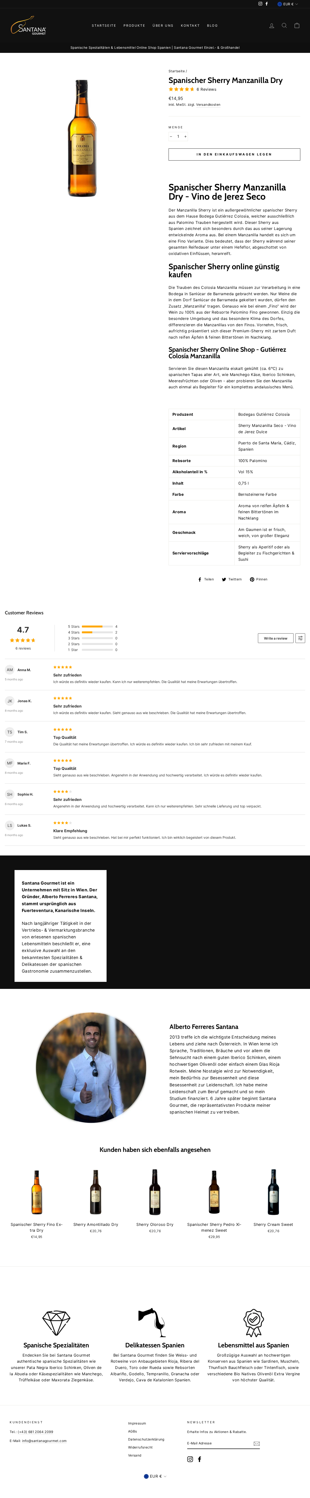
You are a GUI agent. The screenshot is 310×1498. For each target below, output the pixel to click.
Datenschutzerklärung (146, 1439)
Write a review (275, 638)
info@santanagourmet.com (44, 1441)
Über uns (163, 25)
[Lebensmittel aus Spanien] (253, 1311)
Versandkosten (208, 104)
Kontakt (190, 25)
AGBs (132, 1431)
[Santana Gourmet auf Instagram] (190, 1459)
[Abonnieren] (257, 1444)
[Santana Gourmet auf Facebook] (199, 1459)
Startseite (104, 25)
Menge (176, 127)
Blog (212, 25)
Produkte (134, 25)
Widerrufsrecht (140, 1447)
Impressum (137, 1423)
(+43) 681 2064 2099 (35, 1432)
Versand (134, 1455)
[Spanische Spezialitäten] (56, 1311)
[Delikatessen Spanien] (155, 1311)
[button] (234, 166)
